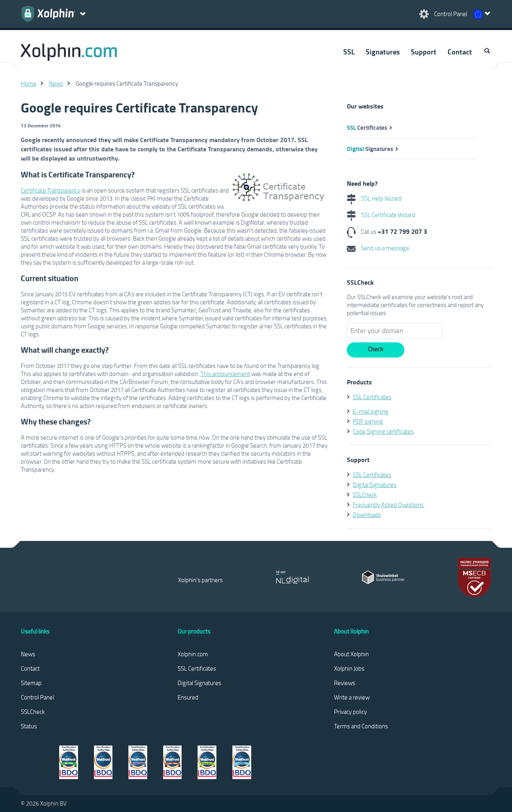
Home (28, 83)
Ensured (188, 697)
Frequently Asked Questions (388, 504)
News (56, 83)
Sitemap (31, 683)
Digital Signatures (374, 484)
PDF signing (368, 421)
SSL (348, 51)
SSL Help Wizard (381, 198)
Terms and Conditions (361, 726)
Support (423, 51)
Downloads (367, 515)
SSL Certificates (372, 397)
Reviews (344, 683)
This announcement (225, 374)
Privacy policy (350, 711)
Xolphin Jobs (349, 668)
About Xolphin (351, 654)
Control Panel (37, 697)
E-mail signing (370, 411)
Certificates (367, 127)
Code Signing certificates (383, 431)
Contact (460, 51)
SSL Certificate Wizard (387, 215)
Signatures (383, 51)
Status (29, 726)
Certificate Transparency (50, 190)
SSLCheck (365, 494)
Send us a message (384, 248)
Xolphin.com (193, 654)
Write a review (352, 697)
